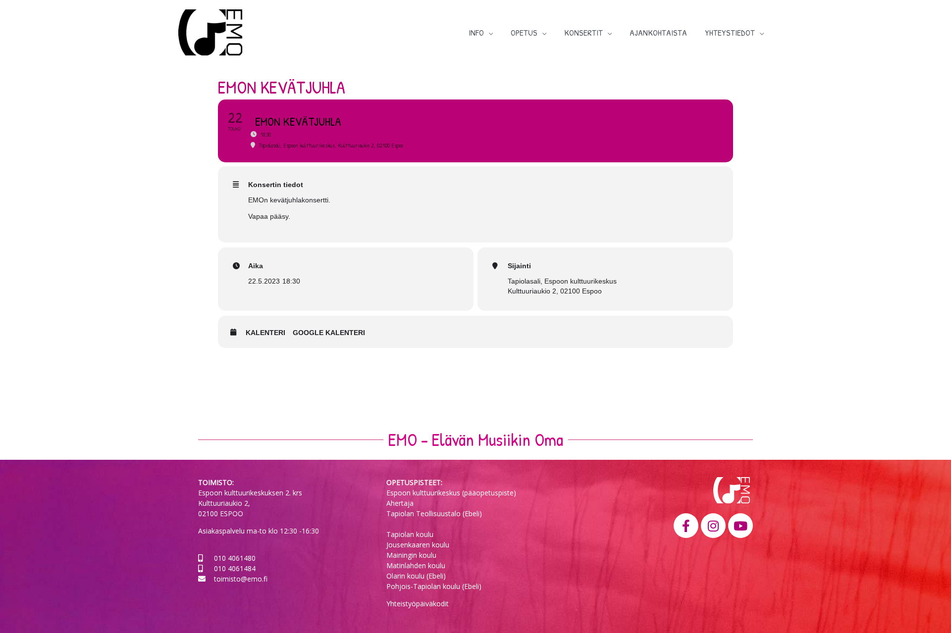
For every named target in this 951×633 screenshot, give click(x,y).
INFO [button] (476, 32)
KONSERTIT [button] (583, 32)
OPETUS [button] (524, 32)
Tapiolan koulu (409, 534)
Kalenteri (265, 333)
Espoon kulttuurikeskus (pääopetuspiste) (451, 492)
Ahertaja (400, 503)
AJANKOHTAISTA (658, 32)
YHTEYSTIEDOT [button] (730, 32)
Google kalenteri (329, 333)
